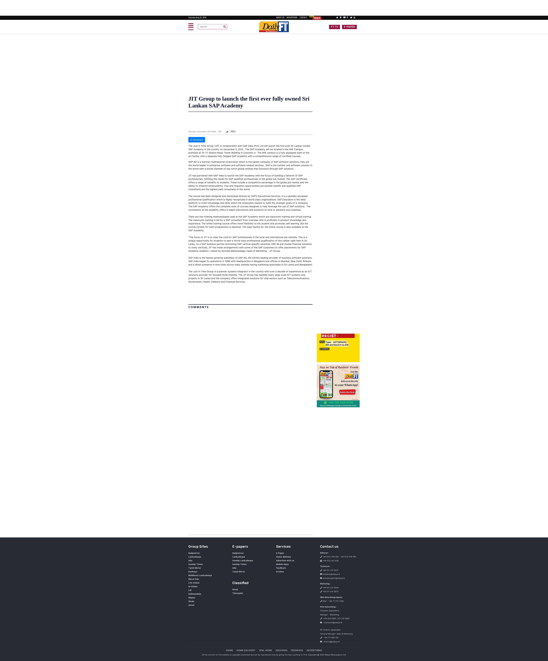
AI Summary (196, 139)
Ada (190, 560)
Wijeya (191, 597)
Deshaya (192, 571)
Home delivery (283, 556)
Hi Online (193, 586)
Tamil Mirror (194, 568)
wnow (191, 605)
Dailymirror (194, 553)
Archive (280, 571)
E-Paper (280, 553)
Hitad (235, 589)
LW (190, 590)
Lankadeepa (194, 556)
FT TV (334, 26)
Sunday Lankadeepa (242, 560)
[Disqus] (250, 420)
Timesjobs (237, 593)
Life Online (194, 582)
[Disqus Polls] (250, 345)
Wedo (191, 601)
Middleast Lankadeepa (200, 575)
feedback (281, 568)
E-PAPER (349, 26)
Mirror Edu (193, 579)
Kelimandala (194, 594)
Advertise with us (285, 560)
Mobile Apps (282, 564)
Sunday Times (195, 564)
